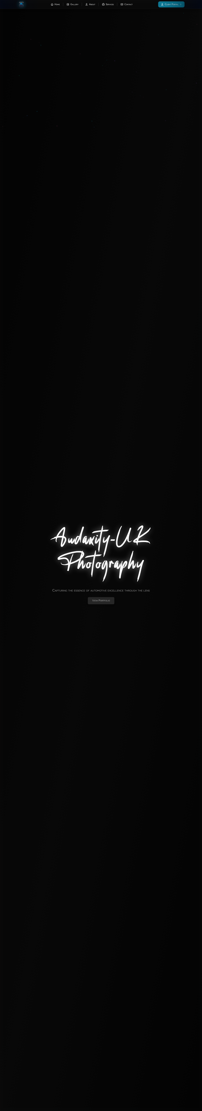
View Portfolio (101, 600)
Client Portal (172, 4)
